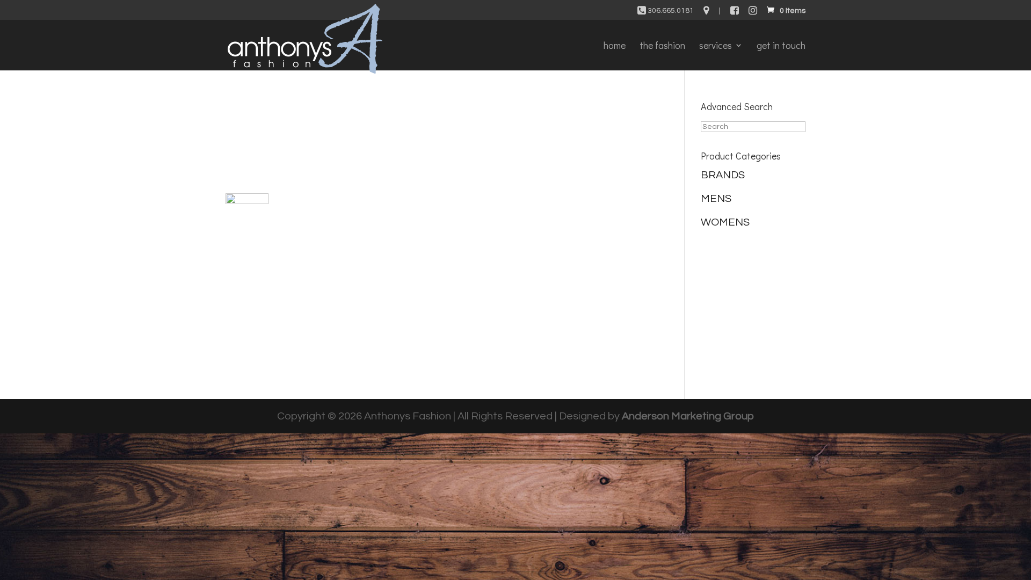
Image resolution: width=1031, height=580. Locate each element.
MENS (716, 198)
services (715, 46)
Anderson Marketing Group (688, 416)
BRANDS (723, 175)
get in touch (781, 46)
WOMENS (725, 222)
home (615, 46)
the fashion (662, 46)
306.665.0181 (670, 11)
